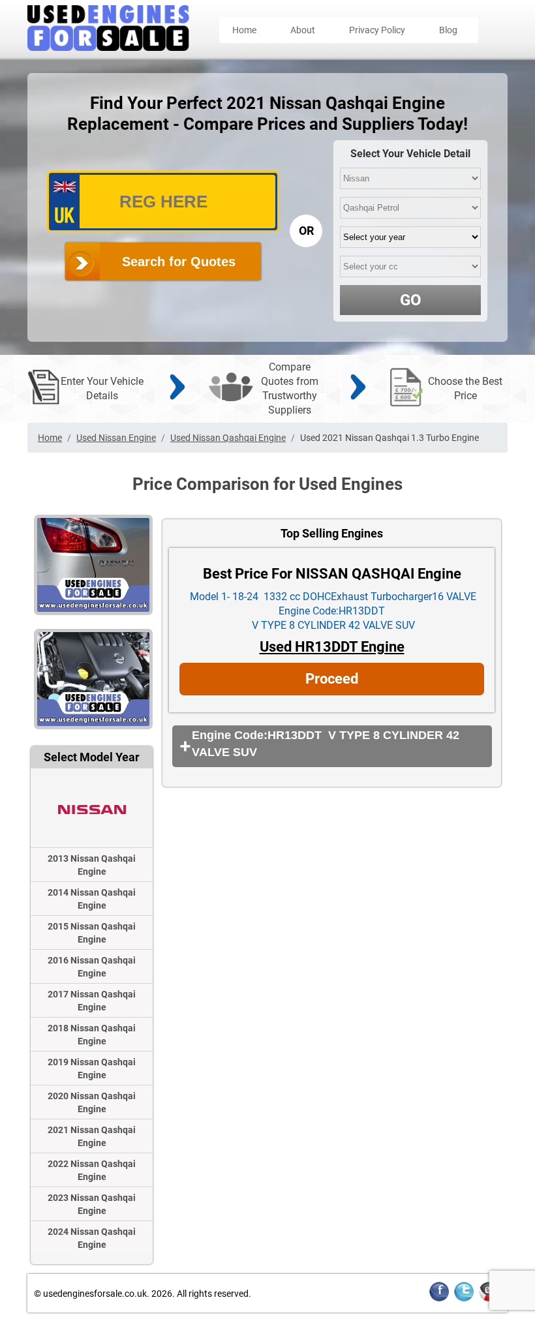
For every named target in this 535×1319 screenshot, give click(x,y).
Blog (448, 30)
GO (410, 300)
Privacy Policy (377, 30)
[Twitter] (464, 1299)
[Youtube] (488, 1299)
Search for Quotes (179, 261)
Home (244, 30)
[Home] (108, 47)
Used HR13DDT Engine (332, 647)
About (302, 30)
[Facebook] (439, 1299)
